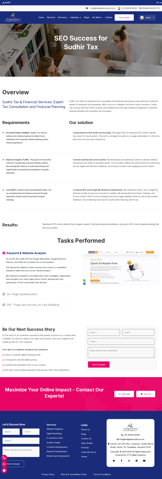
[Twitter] (114, 460)
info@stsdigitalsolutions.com (102, 8)
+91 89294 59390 (131, 435)
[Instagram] (129, 460)
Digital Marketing (54, 433)
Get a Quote (124, 17)
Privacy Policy (48, 474)
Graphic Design (53, 442)
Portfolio (85, 447)
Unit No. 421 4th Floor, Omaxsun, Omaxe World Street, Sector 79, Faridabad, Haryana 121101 (131, 445)
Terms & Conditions (102, 474)
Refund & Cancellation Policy (74, 474)
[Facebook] (121, 460)
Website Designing (55, 429)
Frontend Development (57, 447)
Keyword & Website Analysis (26, 253)
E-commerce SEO (55, 438)
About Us (85, 429)
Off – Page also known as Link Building (33, 304)
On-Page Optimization (22, 294)
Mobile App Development (58, 456)
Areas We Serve (88, 452)
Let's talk (125, 394)
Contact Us (86, 438)
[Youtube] (144, 460)
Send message (98, 364)
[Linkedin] (136, 460)
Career (84, 456)
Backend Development (57, 451)
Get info (147, 394)
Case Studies (87, 443)
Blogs (83, 434)
